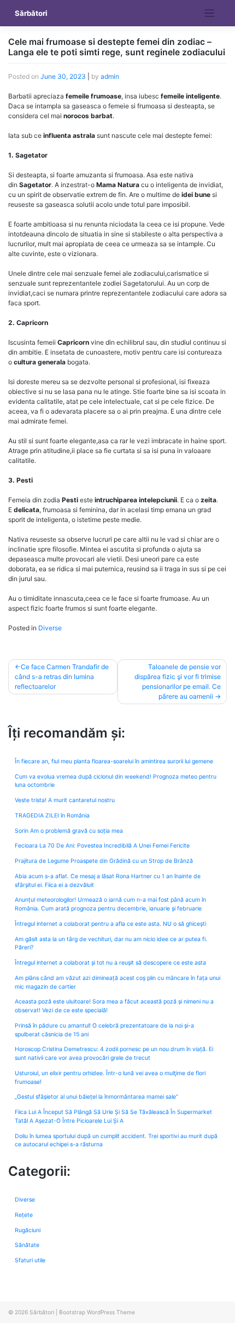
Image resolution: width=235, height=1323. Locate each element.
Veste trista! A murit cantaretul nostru (65, 800)
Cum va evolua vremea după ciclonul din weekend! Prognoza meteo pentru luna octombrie (115, 781)
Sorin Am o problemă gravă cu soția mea (69, 830)
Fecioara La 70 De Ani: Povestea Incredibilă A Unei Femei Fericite (102, 845)
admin (110, 76)
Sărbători (31, 13)
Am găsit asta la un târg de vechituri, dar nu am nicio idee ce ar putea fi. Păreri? (111, 943)
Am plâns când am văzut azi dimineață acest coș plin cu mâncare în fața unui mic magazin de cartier (117, 982)
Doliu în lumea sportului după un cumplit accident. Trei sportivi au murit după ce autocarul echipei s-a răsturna (116, 1140)
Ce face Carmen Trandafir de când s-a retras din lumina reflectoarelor (62, 676)
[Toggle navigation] (209, 13)
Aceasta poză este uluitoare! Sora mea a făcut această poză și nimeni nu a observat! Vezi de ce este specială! (114, 1006)
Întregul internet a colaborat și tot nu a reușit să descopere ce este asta (110, 962)
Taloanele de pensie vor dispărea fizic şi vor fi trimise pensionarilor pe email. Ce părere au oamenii (177, 681)
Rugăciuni (27, 1230)
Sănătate (27, 1245)
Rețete (24, 1214)
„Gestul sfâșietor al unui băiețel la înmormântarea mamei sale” (96, 1096)
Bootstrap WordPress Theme (97, 1312)
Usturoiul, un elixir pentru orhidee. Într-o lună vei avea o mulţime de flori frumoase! (110, 1078)
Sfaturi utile (30, 1260)
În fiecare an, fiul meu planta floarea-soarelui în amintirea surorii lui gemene (114, 761)
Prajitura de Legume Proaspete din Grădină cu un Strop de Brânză (104, 860)
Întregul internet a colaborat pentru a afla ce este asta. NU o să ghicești (110, 923)
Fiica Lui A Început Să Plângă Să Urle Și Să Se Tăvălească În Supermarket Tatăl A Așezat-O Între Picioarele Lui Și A (113, 1116)
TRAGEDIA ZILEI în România (52, 815)
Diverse (50, 628)
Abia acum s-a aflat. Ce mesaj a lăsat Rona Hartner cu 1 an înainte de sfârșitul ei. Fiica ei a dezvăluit (108, 881)
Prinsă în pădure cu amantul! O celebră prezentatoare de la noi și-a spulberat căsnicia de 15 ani (104, 1030)
